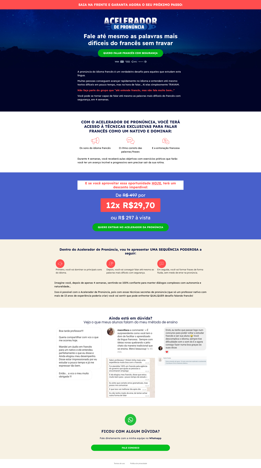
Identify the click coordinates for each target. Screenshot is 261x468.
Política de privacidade (138, 463)
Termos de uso (119, 463)
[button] (130, 205)
